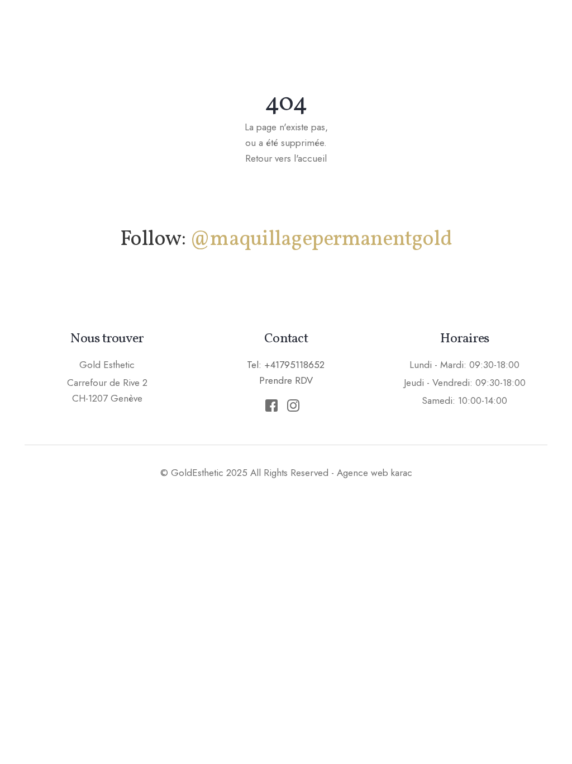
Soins (317, 30)
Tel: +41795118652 (286, 364)
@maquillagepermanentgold (320, 239)
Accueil (173, 30)
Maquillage (247, 30)
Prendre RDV (522, 30)
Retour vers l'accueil (286, 158)
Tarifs (446, 30)
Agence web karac (374, 472)
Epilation (381, 30)
